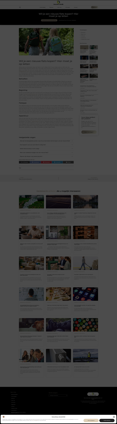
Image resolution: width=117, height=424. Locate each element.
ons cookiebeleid (35, 420)
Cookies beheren (107, 420)
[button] (114, 417)
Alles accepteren (91, 420)
